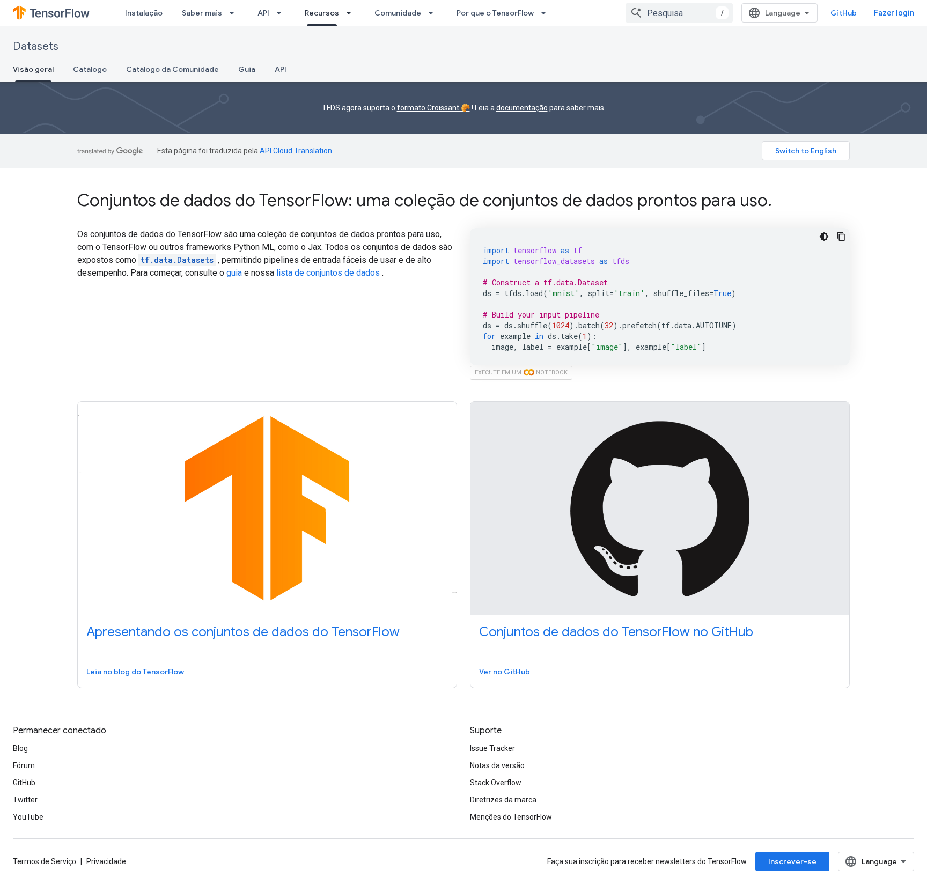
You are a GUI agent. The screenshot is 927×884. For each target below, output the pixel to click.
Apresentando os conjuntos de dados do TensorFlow (243, 632)
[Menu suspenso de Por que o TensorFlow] (547, 13)
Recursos (322, 13)
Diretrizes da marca (503, 799)
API (263, 13)
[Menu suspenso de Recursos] (352, 13)
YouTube (28, 817)
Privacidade (106, 861)
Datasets (35, 46)
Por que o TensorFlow (495, 13)
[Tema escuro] (824, 236)
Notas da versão (497, 765)
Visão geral (33, 69)
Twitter (25, 799)
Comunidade (397, 13)
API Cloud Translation (296, 150)
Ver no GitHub (504, 671)
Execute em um (521, 372)
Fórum (24, 765)
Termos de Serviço (44, 861)
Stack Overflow (495, 782)
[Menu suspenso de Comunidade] (434, 13)
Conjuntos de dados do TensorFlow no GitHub (616, 632)
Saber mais (202, 13)
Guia (246, 69)
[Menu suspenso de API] (282, 13)
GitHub (843, 13)
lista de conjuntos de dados (328, 273)
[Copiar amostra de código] (841, 236)
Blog (20, 748)
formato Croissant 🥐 (433, 108)
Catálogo (90, 69)
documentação (522, 108)
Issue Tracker (492, 748)
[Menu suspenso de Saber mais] (235, 13)
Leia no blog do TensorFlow (135, 671)
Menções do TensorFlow (511, 817)
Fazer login (894, 13)
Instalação (144, 13)
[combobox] (679, 13)
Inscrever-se (792, 861)
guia (234, 273)
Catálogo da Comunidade (172, 69)
